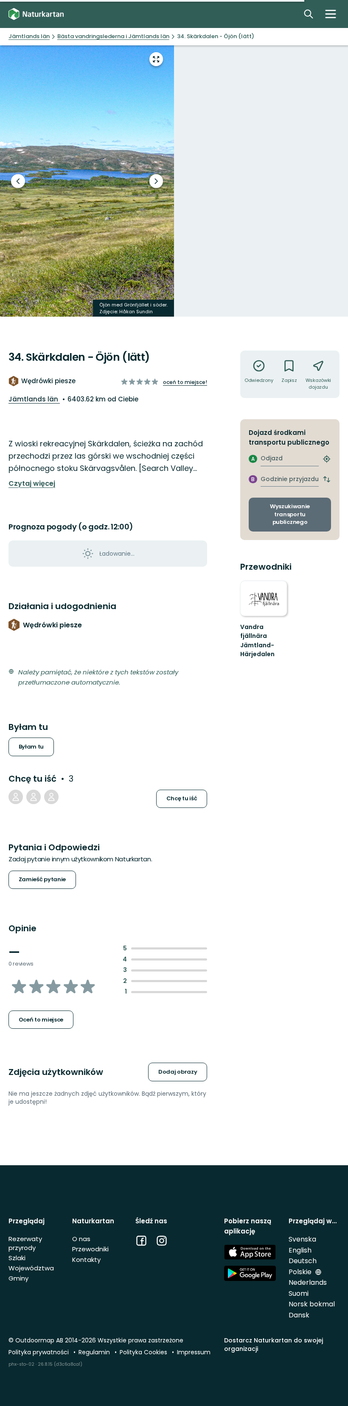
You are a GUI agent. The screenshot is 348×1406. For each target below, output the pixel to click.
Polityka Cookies (144, 1352)
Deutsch (303, 1261)
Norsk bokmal (312, 1304)
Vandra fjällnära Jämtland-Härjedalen (257, 641)
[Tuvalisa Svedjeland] (33, 797)
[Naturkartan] (36, 14)
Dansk (299, 1315)
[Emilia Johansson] (15, 797)
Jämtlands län (34, 399)
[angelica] (51, 797)
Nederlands (308, 1282)
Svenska (302, 1239)
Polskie (301, 1272)
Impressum (193, 1352)
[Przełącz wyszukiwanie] (308, 14)
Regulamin (95, 1352)
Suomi (299, 1293)
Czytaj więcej (31, 483)
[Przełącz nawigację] (331, 14)
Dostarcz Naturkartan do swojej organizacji (273, 1344)
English (300, 1250)
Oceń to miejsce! (185, 382)
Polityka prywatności (39, 1352)
